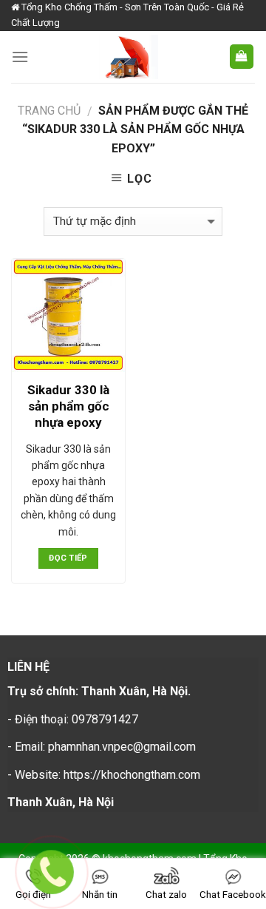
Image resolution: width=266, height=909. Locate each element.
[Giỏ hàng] (242, 56)
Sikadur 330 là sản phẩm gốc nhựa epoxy (68, 406)
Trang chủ (49, 111)
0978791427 (105, 719)
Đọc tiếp (68, 558)
